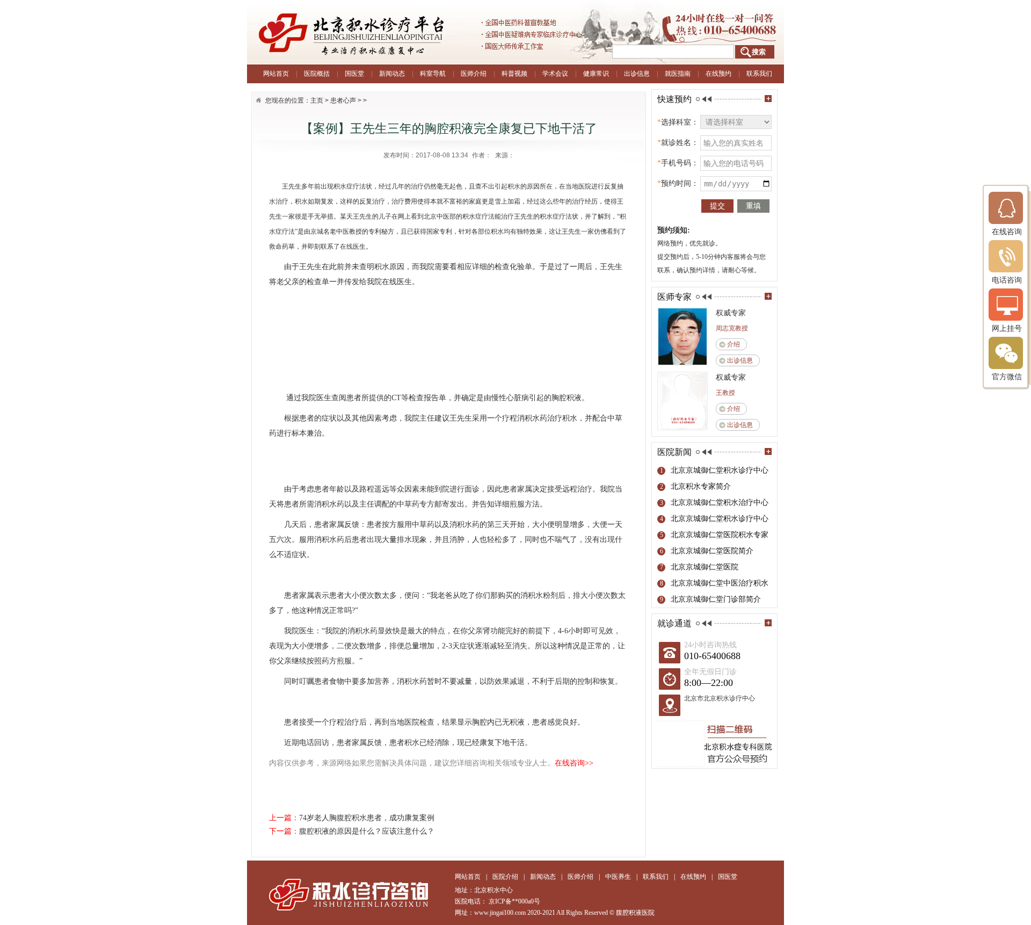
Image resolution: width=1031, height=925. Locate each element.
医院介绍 (505, 876)
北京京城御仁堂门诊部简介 (716, 599)
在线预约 (718, 73)
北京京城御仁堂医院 (704, 567)
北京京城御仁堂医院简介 (712, 551)
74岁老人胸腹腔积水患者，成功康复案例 (366, 818)
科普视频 (514, 73)
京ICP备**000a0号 (514, 901)
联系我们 (759, 73)
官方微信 (1007, 376)
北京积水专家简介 (701, 486)
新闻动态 (392, 73)
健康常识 (596, 73)
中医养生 (618, 876)
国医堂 (354, 73)
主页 (316, 100)
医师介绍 (474, 73)
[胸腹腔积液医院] (381, 31)
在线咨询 (1007, 231)
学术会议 (555, 73)
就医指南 (678, 73)
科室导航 (433, 73)
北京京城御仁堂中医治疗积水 (719, 583)
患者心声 (343, 100)
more (768, 98)
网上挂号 (1007, 328)
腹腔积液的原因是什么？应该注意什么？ (366, 831)
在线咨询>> (574, 763)
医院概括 (317, 73)
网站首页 (276, 73)
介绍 (733, 344)
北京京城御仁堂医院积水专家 (719, 535)
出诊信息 (637, 73)
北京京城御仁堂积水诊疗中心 (719, 470)
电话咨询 (1007, 280)
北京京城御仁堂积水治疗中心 (719, 502)
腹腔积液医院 (635, 912)
